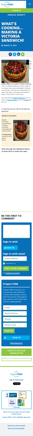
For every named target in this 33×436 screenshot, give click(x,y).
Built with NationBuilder (16, 428)
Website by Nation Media (16, 426)
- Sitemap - (16, 407)
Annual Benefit (16, 15)
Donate (16, 10)
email (21, 380)
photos (26, 100)
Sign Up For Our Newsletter (16, 351)
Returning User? (16, 343)
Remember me (10, 263)
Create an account (12, 273)
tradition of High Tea (19, 97)
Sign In (10, 247)
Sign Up (16, 337)
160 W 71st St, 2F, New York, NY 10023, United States (16, 413)
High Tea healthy (12, 100)
